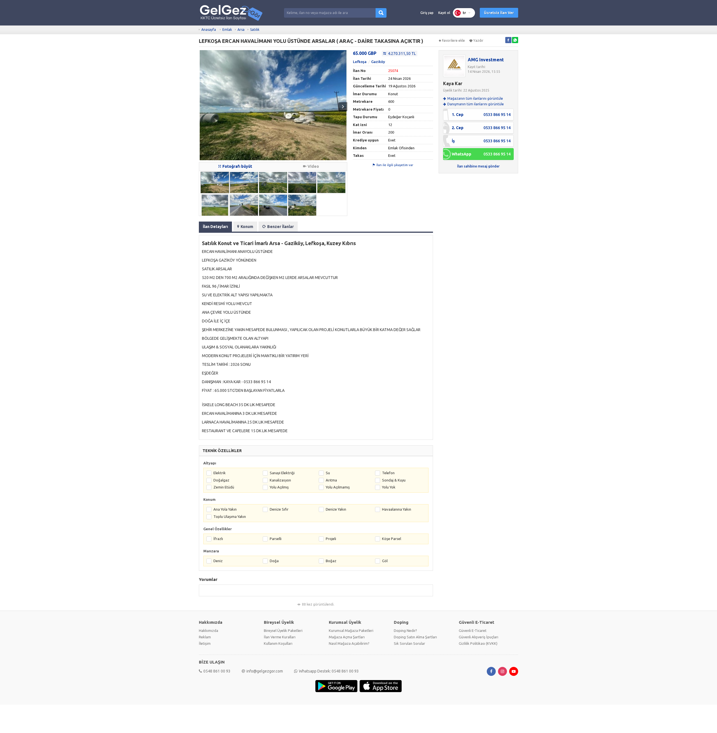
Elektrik (219, 473)
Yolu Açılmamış (338, 487)
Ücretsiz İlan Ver (499, 13)
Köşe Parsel (391, 539)
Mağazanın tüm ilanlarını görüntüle (475, 98)
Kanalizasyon (280, 480)
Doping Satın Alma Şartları (415, 637)
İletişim (205, 643)
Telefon (388, 473)
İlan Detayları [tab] (215, 226)
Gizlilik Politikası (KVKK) (478, 643)
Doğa (274, 561)
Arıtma (331, 480)
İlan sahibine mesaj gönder (478, 166)
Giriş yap (427, 13)
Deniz (218, 561)
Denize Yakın (336, 509)
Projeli (331, 539)
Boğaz (331, 561)
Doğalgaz (221, 480)
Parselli (275, 539)
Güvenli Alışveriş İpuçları (478, 637)
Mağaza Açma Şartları (347, 637)
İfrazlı (218, 539)
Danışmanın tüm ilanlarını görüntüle (475, 104)
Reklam (205, 637)
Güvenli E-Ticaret (472, 630)
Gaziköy (378, 62)
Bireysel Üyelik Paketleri (283, 630)
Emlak (227, 29)
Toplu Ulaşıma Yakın (229, 516)
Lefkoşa (360, 62)
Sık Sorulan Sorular (409, 643)
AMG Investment (486, 59)
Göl (385, 561)
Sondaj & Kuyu (394, 480)
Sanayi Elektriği (282, 473)
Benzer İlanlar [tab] (280, 226)
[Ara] (381, 13)
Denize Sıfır (279, 509)
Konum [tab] (247, 226)
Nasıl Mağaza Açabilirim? (349, 643)
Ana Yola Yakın (225, 509)
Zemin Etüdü (223, 487)
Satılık (254, 29)
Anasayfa (208, 29)
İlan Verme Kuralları (279, 637)
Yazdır (478, 40)
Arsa (241, 29)
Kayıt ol (444, 13)
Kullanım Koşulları (278, 643)
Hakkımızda (208, 630)
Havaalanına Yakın (396, 509)
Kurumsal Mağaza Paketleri (351, 630)
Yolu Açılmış (279, 487)
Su (328, 473)
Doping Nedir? (405, 630)
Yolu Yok (388, 487)
